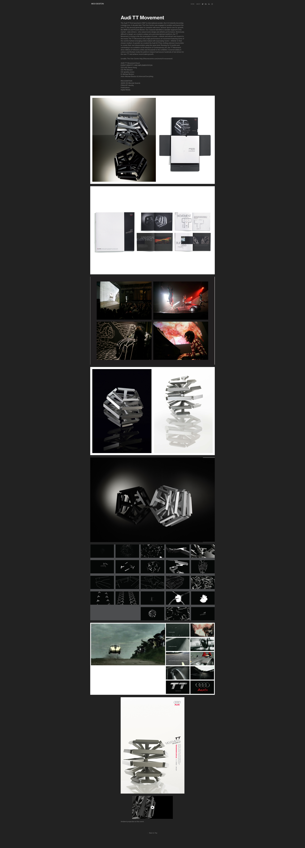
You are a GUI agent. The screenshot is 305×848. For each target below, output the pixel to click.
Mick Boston (97, 4)
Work (192, 4)
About (198, 4)
